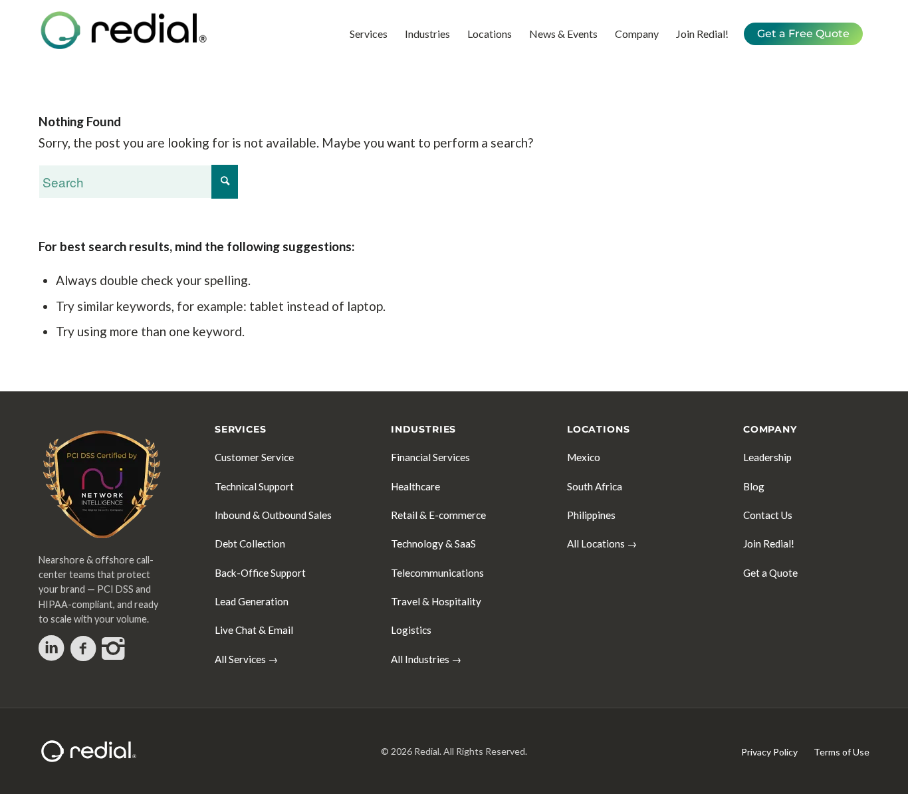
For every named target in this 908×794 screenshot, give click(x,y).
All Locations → (602, 543)
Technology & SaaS (433, 543)
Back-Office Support (260, 573)
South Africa (594, 486)
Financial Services (430, 457)
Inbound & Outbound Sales (273, 515)
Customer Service (254, 457)
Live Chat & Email (254, 630)
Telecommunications (437, 573)
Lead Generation (251, 601)
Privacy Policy (769, 751)
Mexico (583, 457)
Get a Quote (770, 573)
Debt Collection (250, 543)
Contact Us (767, 515)
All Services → (246, 659)
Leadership (767, 457)
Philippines (591, 515)
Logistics (411, 630)
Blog (753, 486)
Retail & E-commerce (438, 515)
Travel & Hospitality (436, 601)
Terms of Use (841, 751)
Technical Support (254, 486)
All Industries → (426, 659)
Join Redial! (768, 543)
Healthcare (415, 486)
